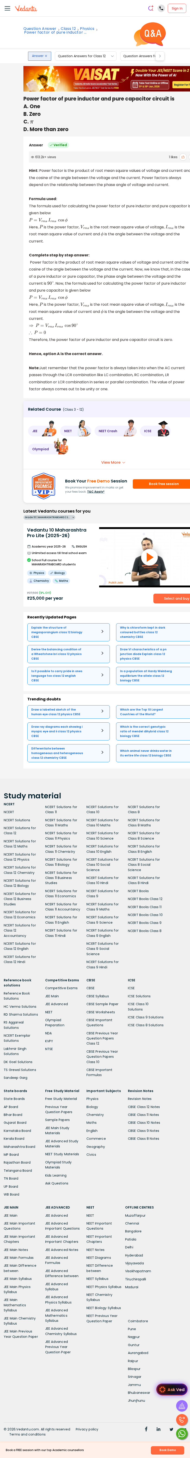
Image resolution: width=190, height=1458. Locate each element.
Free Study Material (61, 1098)
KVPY (49, 1041)
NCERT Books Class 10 (145, 915)
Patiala (130, 1239)
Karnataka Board (17, 1130)
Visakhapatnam (138, 1271)
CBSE (90, 988)
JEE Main (52, 996)
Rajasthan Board (17, 1162)
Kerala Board (14, 1138)
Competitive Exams (61, 988)
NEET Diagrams (98, 1257)
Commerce (96, 1138)
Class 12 (68, 28)
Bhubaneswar (139, 1392)
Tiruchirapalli (135, 1279)
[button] (42, 431)
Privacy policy (87, 1429)
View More (110, 462)
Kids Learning (56, 1175)
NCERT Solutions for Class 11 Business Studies (61, 877)
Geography (95, 1146)
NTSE (49, 1049)
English (92, 1130)
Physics (87, 28)
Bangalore (133, 1231)
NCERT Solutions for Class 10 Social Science (102, 864)
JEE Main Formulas (19, 1257)
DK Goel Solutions (18, 1062)
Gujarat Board (15, 1122)
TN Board (11, 1178)
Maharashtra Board (19, 1146)
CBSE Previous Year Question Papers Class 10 (102, 1056)
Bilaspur (134, 1369)
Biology (92, 1107)
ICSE (131, 988)
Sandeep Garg (15, 1077)
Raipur (133, 1361)
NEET (49, 1012)
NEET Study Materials (62, 1154)
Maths (91, 1122)
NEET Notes (95, 1249)
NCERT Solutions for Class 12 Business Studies (20, 899)
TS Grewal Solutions (20, 1070)
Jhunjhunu (136, 1400)
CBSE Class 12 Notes (144, 1107)
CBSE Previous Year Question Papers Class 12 (102, 1038)
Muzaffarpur (135, 1215)
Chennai (132, 1223)
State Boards (14, 1098)
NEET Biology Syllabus (103, 1308)
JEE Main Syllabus (18, 1278)
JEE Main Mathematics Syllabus (15, 1305)
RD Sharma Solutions (21, 1014)
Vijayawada (134, 1263)
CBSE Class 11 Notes (143, 1114)
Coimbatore (138, 1321)
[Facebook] (146, 1430)
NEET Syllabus (97, 1278)
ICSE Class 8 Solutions (146, 1025)
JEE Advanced (56, 1004)
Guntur (133, 1345)
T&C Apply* (95, 492)
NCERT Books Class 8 (145, 931)
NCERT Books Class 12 (145, 899)
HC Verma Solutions (20, 1006)
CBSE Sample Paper (102, 1004)
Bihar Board (13, 1114)
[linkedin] (158, 1429)
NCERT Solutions (17, 820)
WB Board (11, 1194)
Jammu (134, 1384)
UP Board (11, 1186)
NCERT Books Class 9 (145, 922)
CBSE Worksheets (100, 1012)
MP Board (11, 1154)
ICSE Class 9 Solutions (146, 1017)
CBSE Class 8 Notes (143, 1138)
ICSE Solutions (139, 996)
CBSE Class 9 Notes (143, 1130)
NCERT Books (138, 891)
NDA (48, 1033)
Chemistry (95, 1114)
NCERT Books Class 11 (145, 907)
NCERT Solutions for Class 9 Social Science (102, 948)
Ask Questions (57, 1183)
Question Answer (40, 28)
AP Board (11, 1107)
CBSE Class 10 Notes (144, 1122)
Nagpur (134, 1337)
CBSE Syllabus (97, 996)
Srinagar (135, 1376)
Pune (132, 1329)
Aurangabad (138, 1353)
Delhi (129, 1247)
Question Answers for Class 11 (146, 56)
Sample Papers (57, 1120)
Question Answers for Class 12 (82, 56)
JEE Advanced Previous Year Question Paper (58, 1346)
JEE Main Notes (16, 1249)
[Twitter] (171, 1429)
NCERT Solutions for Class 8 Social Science (144, 864)
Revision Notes (140, 1098)
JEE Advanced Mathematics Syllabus (56, 1315)
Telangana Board (18, 1170)
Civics (91, 1154)
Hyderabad (134, 1255)
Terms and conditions (27, 1434)
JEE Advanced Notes (62, 1249)
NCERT (9, 812)
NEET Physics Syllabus (103, 1287)
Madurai (131, 1287)
